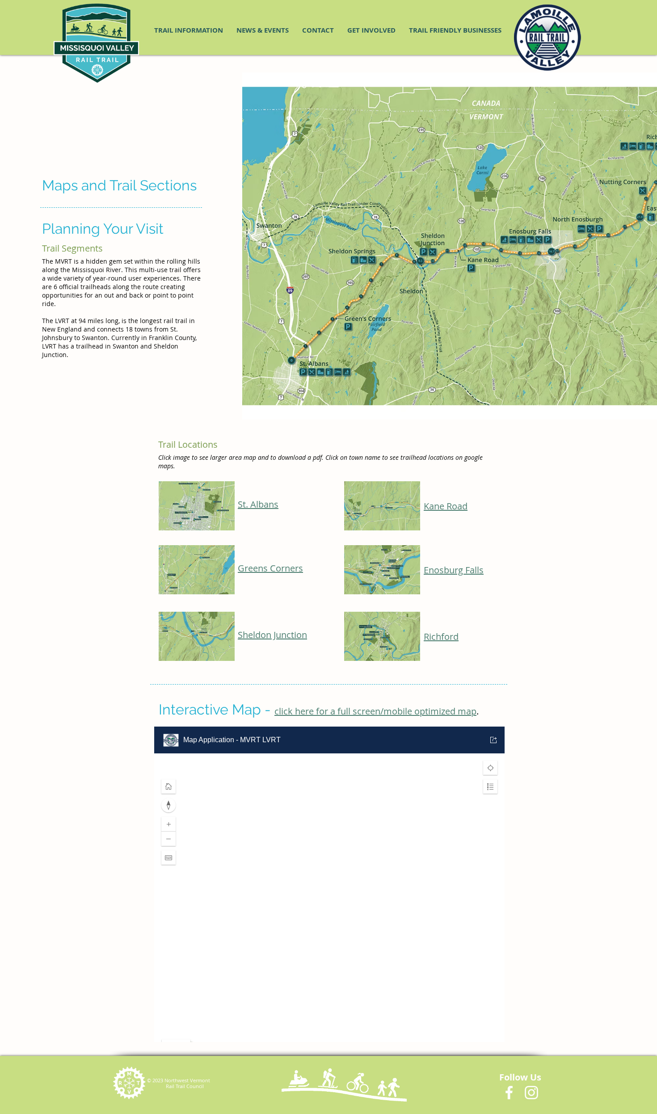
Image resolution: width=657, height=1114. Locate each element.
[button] (188, 30)
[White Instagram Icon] (531, 1092)
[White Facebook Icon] (509, 1092)
